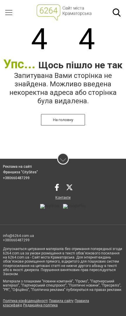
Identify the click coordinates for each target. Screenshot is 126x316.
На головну (63, 120)
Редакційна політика (40, 305)
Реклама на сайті (17, 167)
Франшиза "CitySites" (20, 172)
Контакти (63, 197)
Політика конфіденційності (25, 301)
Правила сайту (61, 301)
